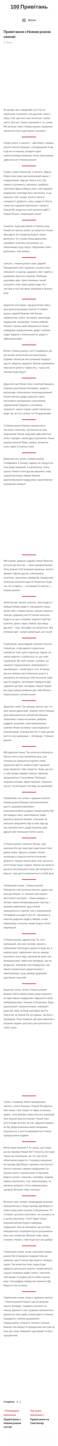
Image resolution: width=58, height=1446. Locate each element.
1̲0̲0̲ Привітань (29, 7)
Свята (9, 42)
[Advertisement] (29, 75)
